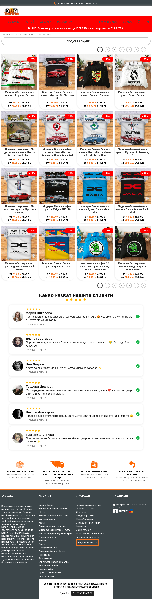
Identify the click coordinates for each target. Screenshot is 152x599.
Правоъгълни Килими (50, 572)
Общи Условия (83, 530)
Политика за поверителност (91, 533)
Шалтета (43, 512)
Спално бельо (46, 505)
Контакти (81, 526)
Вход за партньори (87, 542)
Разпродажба (46, 569)
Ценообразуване (85, 519)
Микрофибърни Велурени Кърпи (55, 533)
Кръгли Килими (46, 576)
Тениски (43, 540)
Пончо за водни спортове (52, 526)
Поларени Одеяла (48, 547)
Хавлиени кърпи (47, 519)
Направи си (44, 554)
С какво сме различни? (88, 522)
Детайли (64, 593)
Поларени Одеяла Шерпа (52, 551)
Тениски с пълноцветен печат (54, 515)
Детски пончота (47, 537)
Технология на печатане (88, 505)
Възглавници (45, 558)
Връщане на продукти (87, 537)
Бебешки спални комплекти (53, 508)
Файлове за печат (85, 508)
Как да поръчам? (85, 515)
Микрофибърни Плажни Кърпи (54, 530)
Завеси (42, 544)
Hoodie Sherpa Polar (49, 565)
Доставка (81, 512)
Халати (42, 522)
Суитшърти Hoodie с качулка (54, 562)
